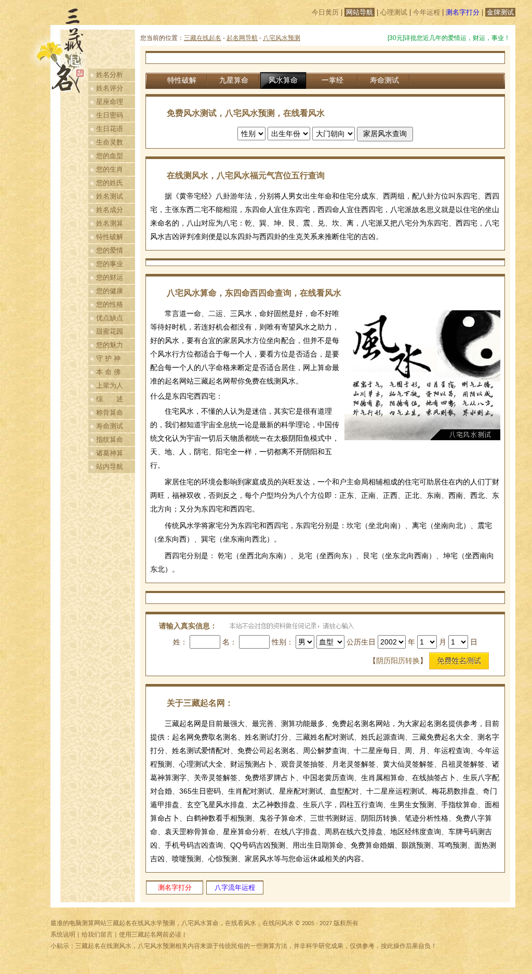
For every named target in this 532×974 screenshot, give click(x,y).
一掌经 (332, 80)
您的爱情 (109, 250)
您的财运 (109, 277)
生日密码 (109, 115)
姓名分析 (109, 74)
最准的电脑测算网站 (78, 923)
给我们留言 (97, 935)
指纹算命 (109, 439)
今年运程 (426, 12)
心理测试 (393, 12)
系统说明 (62, 935)
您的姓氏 (109, 183)
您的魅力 (109, 345)
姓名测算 (109, 223)
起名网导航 (242, 38)
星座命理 (109, 102)
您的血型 (109, 156)
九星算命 (233, 80)
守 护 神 (108, 358)
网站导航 (359, 12)
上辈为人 (109, 385)
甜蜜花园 (109, 331)
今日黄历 (325, 12)
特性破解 (109, 237)
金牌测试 (500, 12)
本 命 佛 (108, 372)
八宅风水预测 (281, 38)
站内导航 (109, 466)
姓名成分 (109, 210)
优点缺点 (109, 318)
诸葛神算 (109, 453)
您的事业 (109, 264)
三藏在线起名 (202, 38)
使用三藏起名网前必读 (150, 935)
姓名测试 (109, 196)
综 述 (109, 399)
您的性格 (109, 304)
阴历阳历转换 (398, 660)
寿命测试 (109, 426)
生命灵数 (109, 142)
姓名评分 (109, 88)
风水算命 (283, 80)
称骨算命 (109, 412)
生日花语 (109, 129)
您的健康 (109, 291)
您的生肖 (109, 169)
